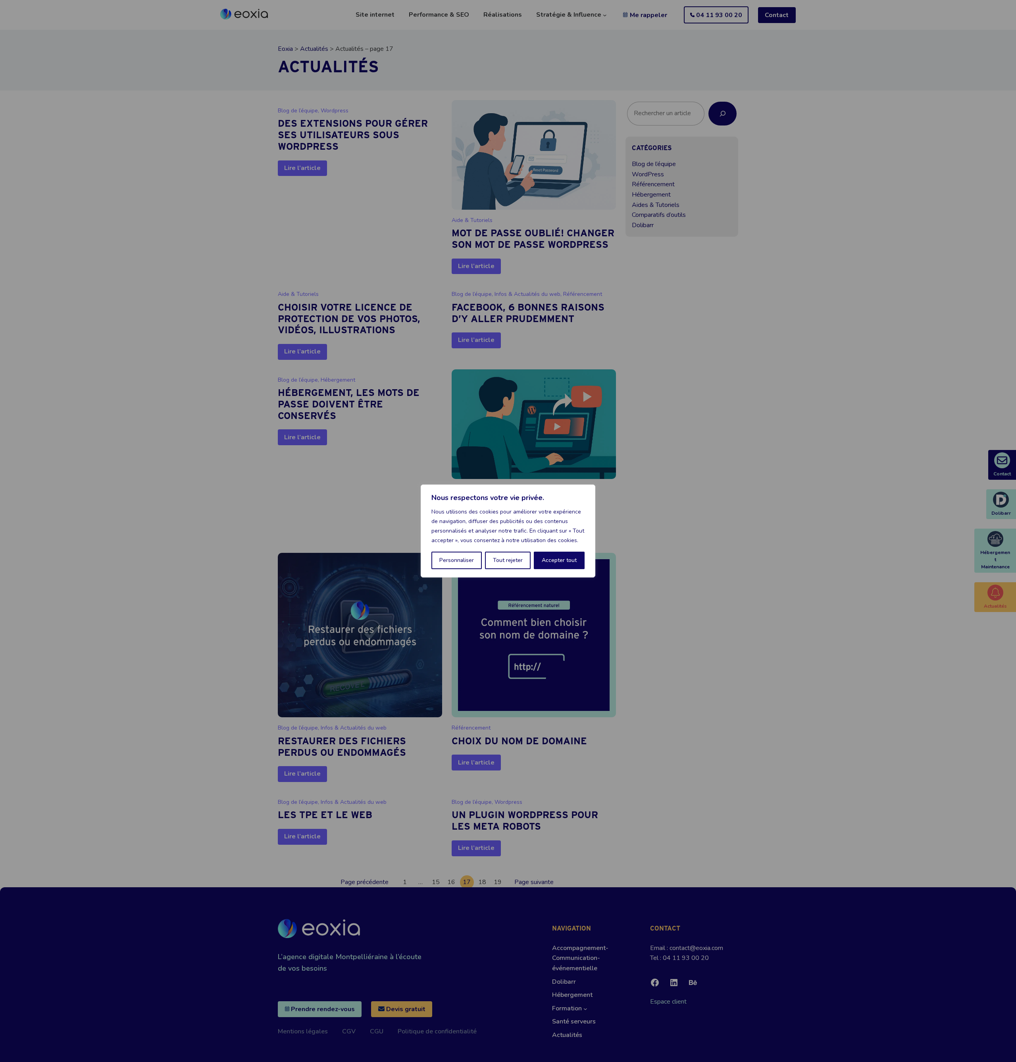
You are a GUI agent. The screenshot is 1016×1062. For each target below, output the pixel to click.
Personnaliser (456, 560)
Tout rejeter (508, 560)
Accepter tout (559, 560)
